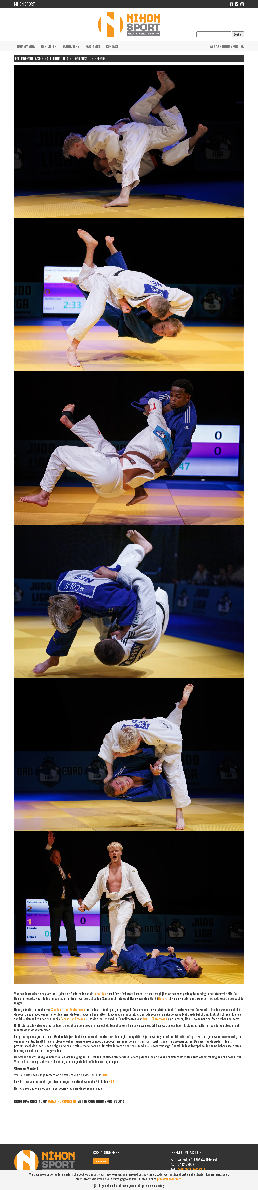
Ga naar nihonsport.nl (226, 46)
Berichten (48, 46)
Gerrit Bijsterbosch (155, 1018)
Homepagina (26, 46)
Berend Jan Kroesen (73, 1018)
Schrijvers (70, 46)
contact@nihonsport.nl (192, 1169)
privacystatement (169, 1178)
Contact (112, 46)
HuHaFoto (164, 998)
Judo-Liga (100, 993)
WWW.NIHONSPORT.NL (62, 1101)
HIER (104, 1075)
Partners (92, 46)
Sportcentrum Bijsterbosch (68, 1009)
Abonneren (100, 1161)
